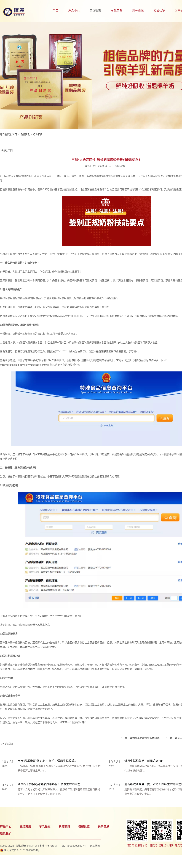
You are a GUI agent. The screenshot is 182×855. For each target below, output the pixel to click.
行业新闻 (37, 134)
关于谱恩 (103, 826)
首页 (55, 10)
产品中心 (74, 10)
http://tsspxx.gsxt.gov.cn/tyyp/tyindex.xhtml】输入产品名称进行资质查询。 (41, 364)
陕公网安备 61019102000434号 (21, 850)
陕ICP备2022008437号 (73, 845)
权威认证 (159, 10)
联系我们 (5, 833)
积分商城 (138, 10)
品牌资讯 (95, 10)
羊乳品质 (116, 10)
